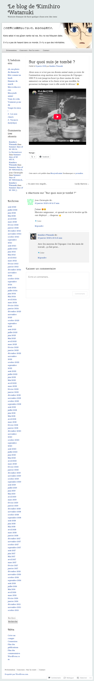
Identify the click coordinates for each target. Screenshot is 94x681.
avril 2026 (12, 219)
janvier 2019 (13, 506)
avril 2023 (12, 341)
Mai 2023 (12, 338)
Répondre (39, 226)
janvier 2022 (13, 392)
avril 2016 (12, 592)
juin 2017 (11, 554)
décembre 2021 (14, 395)
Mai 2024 (12, 297)
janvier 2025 (13, 267)
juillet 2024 (12, 291)
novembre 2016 (14, 574)
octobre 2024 (13, 279)
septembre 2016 (14, 580)
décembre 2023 (14, 312)
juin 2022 (12, 377)
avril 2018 (12, 530)
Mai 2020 (12, 458)
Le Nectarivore (15, 152)
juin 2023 (12, 335)
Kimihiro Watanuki (56, 66)
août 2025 (12, 246)
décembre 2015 (14, 604)
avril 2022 (12, 383)
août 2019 (12, 485)
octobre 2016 (13, 577)
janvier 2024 (13, 309)
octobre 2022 (13, 362)
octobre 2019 (13, 479)
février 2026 (13, 225)
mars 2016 (12, 595)
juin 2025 (12, 252)
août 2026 (12, 207)
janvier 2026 (13, 228)
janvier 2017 (13, 568)
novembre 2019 (14, 476)
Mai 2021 (11, 416)
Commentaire (80, 294)
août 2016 (12, 583)
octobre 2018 (13, 515)
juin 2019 (11, 491)
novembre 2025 (14, 234)
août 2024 (12, 288)
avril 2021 (12, 419)
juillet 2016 (12, 586)
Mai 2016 (11, 589)
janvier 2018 (13, 536)
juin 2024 (12, 294)
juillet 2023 (12, 332)
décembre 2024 (14, 270)
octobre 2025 (13, 237)
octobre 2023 (13, 320)
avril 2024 (12, 300)
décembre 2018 (14, 509)
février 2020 (13, 467)
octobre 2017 (13, 545)
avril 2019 (12, 497)
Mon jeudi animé (56, 173)
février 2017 (13, 565)
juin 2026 (12, 213)
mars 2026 (12, 222)
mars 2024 (12, 303)
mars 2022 (12, 386)
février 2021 (13, 425)
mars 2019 (12, 500)
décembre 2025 (14, 231)
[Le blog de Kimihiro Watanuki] (47, 35)
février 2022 (13, 389)
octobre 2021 (13, 401)
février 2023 (13, 347)
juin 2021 (11, 413)
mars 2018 (12, 533)
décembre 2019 (14, 473)
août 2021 (12, 407)
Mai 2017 (11, 557)
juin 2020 (12, 455)
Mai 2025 (12, 255)
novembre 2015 (14, 607)
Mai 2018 (11, 527)
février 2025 (13, 264)
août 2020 (12, 449)
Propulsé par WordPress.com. (16, 674)
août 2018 (12, 521)
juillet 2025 (12, 249)
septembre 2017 (14, 548)
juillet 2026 (12, 210)
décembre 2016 (14, 571)
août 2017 (12, 551)
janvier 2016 (13, 601)
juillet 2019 (12, 488)
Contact (46, 50)
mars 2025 (12, 261)
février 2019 (13, 503)
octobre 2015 (13, 610)
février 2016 (13, 598)
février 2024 (13, 306)
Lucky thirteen (82, 184)
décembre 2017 (14, 539)
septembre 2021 (14, 404)
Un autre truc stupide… (36, 184)
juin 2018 (11, 524)
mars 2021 (12, 422)
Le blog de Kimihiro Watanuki (34, 9)
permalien (79, 173)
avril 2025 (12, 258)
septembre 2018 (14, 518)
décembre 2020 (14, 431)
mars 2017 (12, 562)
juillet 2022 (12, 374)
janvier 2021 (13, 428)
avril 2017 (12, 559)
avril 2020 (12, 461)
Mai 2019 (11, 494)
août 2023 (12, 329)
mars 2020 (12, 464)
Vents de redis (14, 99)
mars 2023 (12, 344)
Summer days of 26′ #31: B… (15, 157)
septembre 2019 (14, 482)
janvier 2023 (13, 350)
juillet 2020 (12, 452)
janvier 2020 (13, 470)
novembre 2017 (14, 542)
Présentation (11, 50)
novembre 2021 (14, 398)
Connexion (12, 641)
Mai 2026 (12, 216)
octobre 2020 (13, 440)
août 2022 (12, 371)
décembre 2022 (14, 353)
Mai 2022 (12, 380)
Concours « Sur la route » (30, 50)
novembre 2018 (14, 512)
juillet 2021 (12, 410)
